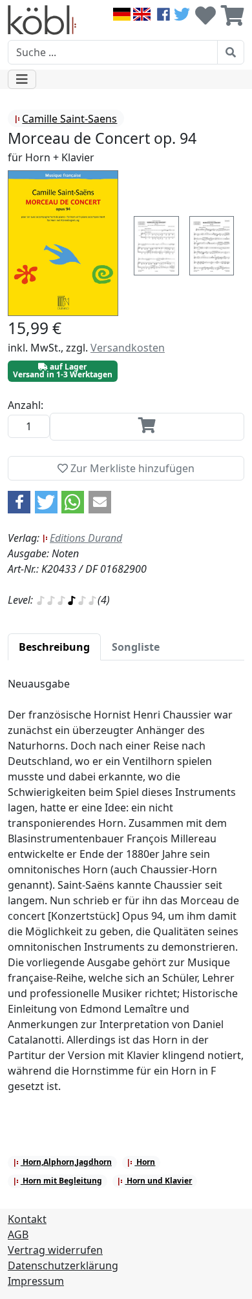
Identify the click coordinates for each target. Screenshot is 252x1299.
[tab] (54, 646)
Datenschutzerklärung (63, 1265)
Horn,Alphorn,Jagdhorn (66, 1161)
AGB (18, 1234)
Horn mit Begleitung (61, 1180)
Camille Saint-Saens (69, 119)
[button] (19, 502)
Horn (144, 1161)
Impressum (36, 1281)
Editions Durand (86, 538)
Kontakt (27, 1219)
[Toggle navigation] (22, 79)
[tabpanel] (126, 892)
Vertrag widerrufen (55, 1250)
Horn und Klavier (158, 1180)
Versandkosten (127, 348)
